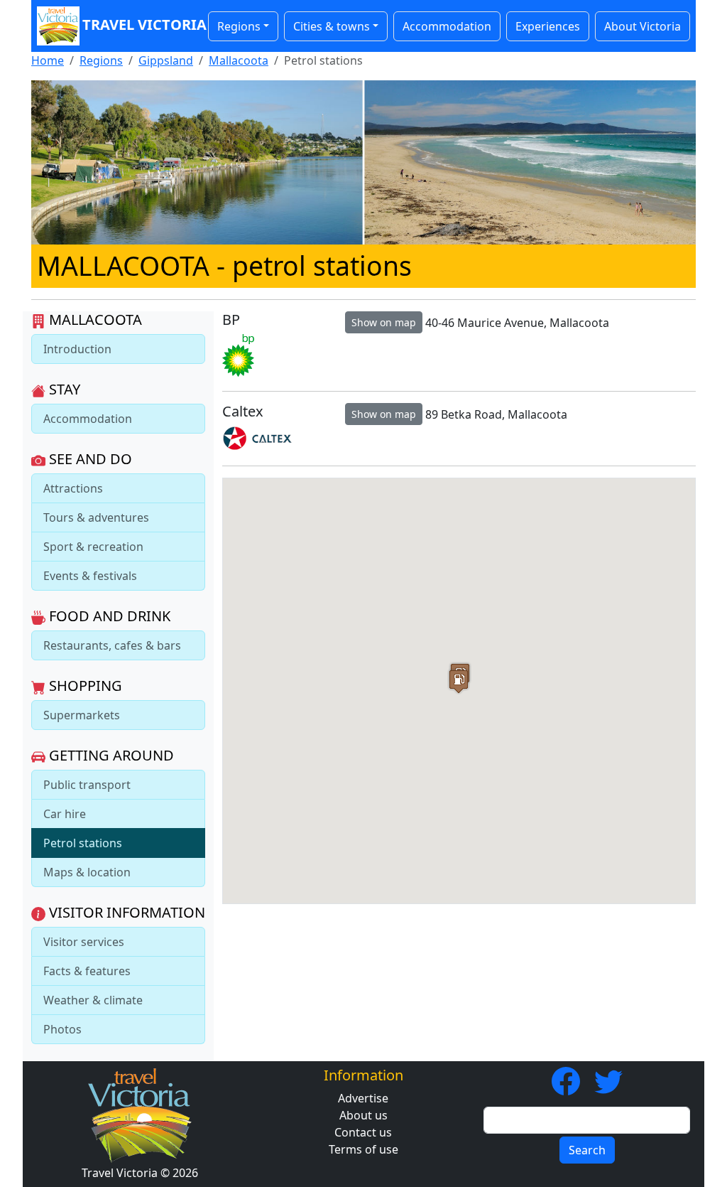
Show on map (383, 322)
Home (47, 60)
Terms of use (363, 1149)
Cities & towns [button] (331, 26)
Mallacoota (238, 60)
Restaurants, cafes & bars (112, 645)
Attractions (73, 488)
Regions (101, 60)
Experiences (547, 26)
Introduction (77, 349)
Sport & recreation (93, 546)
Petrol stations (82, 843)
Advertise (363, 1098)
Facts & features (87, 971)
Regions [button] (239, 26)
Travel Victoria (138, 24)
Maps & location (87, 872)
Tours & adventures (96, 517)
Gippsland (165, 60)
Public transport (87, 785)
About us (363, 1115)
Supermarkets (81, 715)
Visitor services (83, 942)
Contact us (363, 1132)
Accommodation (447, 26)
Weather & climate (93, 1000)
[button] (458, 681)
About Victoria (642, 26)
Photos (62, 1029)
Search (587, 1150)
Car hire (64, 814)
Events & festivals (90, 576)
